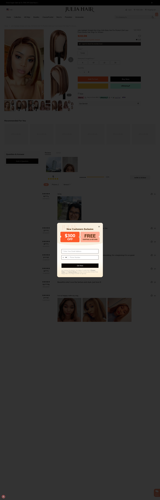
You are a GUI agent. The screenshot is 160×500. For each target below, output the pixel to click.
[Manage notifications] (3, 496)
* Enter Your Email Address (72, 251)
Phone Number (75, 257)
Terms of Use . (72, 272)
